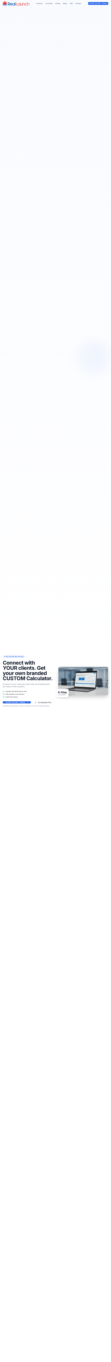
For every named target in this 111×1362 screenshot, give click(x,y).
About (65, 3)
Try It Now (49, 3)
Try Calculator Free (44, 702)
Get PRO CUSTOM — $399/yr (98, 3)
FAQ (71, 3)
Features (39, 3)
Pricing (57, 3)
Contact (78, 3)
